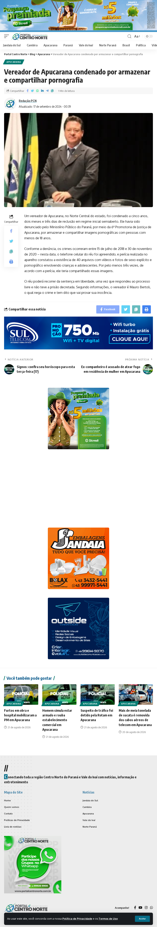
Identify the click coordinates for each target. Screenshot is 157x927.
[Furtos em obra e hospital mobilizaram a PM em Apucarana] (21, 694)
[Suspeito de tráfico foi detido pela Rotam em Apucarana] (98, 694)
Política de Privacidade (77, 918)
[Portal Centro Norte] (29, 36)
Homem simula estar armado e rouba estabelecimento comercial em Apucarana (57, 720)
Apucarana (14, 62)
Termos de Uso (108, 918)
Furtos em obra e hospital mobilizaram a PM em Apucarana (20, 715)
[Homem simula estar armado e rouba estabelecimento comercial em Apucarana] (59, 694)
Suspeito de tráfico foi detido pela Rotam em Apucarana (97, 715)
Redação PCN (28, 101)
